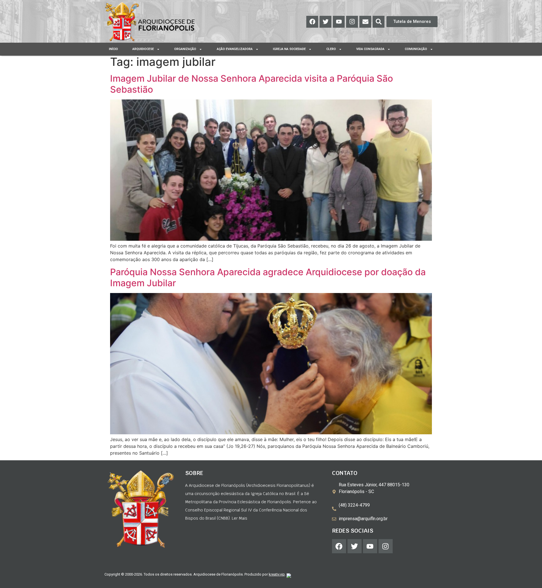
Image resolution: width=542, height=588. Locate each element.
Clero (331, 49)
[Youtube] (339, 22)
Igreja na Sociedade (289, 49)
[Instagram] (352, 22)
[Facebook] (312, 22)
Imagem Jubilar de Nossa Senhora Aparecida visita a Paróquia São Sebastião (251, 84)
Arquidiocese (143, 49)
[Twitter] (325, 22)
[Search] (378, 22)
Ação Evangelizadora (235, 49)
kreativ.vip (277, 574)
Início (113, 49)
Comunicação (416, 49)
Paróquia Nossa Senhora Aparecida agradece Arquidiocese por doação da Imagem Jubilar (268, 277)
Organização (185, 49)
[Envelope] (365, 22)
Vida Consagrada (370, 49)
